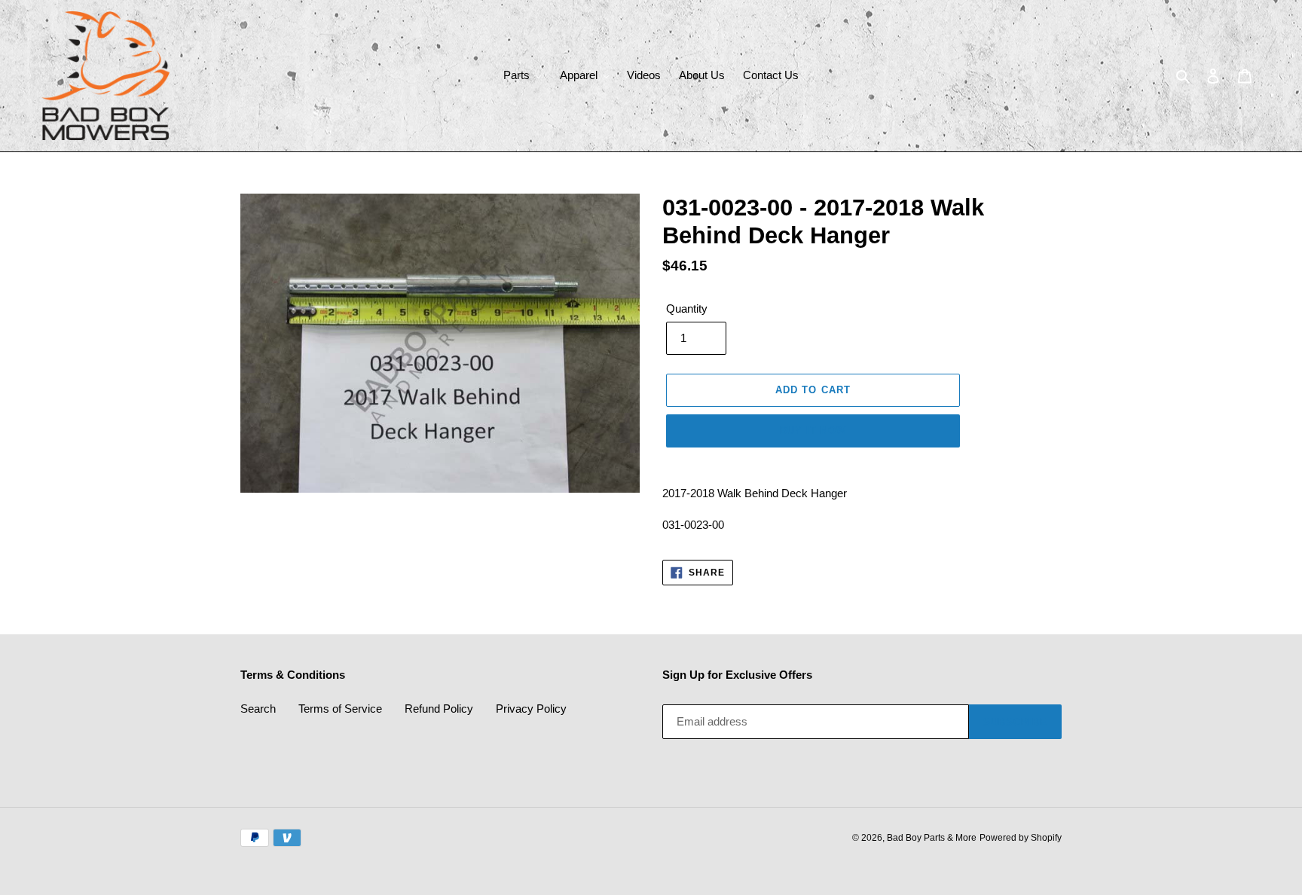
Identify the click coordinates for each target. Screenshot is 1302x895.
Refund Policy (439, 708)
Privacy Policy (531, 708)
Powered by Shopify (1021, 837)
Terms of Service (340, 708)
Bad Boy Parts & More (931, 837)
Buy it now (813, 430)
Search (258, 708)
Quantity (687, 308)
